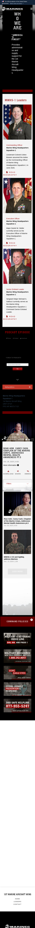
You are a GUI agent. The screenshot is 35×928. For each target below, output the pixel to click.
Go (17, 369)
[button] (17, 3)
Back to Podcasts (14, 357)
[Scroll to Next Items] (17, 380)
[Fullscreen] (32, 440)
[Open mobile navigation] (31, 8)
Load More (17, 571)
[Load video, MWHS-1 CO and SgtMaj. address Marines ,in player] (17, 542)
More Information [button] (10, 465)
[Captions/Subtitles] (26, 440)
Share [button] (18, 474)
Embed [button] (28, 474)
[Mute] (29, 440)
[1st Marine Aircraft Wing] (12, 9)
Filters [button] (9, 484)
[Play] (3, 440)
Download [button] (8, 474)
